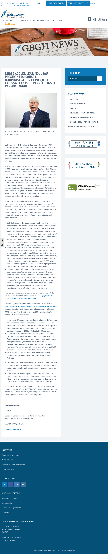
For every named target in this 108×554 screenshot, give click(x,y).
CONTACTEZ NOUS (33, 3)
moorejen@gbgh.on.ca (13, 429)
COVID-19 (74, 99)
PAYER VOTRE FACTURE (56, 3)
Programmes (26, 21)
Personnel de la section (10, 455)
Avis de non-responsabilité (12, 508)
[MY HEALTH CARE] (9, 23)
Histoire (74, 108)
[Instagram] (23, 484)
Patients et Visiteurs (10, 21)
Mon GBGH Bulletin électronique (13, 465)
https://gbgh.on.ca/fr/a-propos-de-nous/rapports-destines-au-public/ (31, 306)
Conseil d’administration (81, 117)
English (92, 3)
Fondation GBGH (77, 104)
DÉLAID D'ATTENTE (23, 6)
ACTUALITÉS (5, 3)
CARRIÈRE (23, 3)
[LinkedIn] (17, 484)
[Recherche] (99, 78)
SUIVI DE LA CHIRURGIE (8, 6)
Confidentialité (7, 503)
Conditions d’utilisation (10, 498)
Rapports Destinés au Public (83, 127)
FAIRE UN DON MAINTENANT (78, 3)
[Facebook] (10, 484)
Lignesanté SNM (8, 469)
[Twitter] (4, 484)
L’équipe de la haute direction (84, 122)
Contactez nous (7, 460)
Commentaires (7, 513)
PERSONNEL (14, 3)
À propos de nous (59, 21)
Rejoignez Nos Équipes (42, 21)
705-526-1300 (100, 20)
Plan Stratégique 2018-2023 (82, 113)
